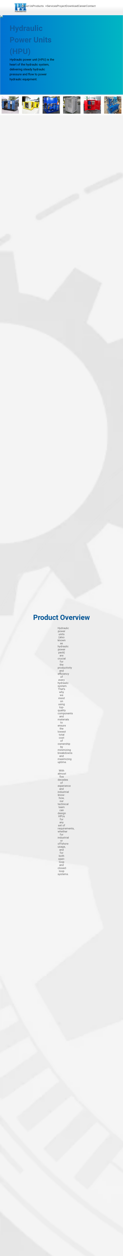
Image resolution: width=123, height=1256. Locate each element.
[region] (61, 55)
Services (52, 6)
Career (82, 6)
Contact (91, 6)
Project (61, 6)
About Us (27, 6)
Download (72, 6)
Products (38, 6)
